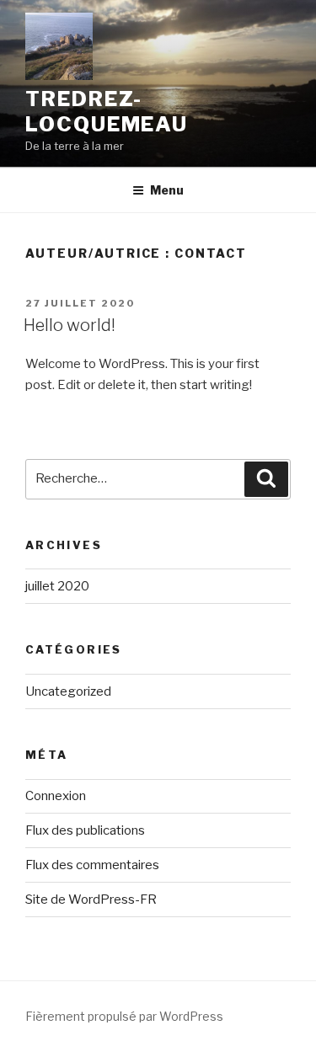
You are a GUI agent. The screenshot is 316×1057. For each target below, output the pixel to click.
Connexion (55, 795)
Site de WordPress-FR (91, 899)
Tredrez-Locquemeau (106, 111)
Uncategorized (68, 691)
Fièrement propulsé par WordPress (124, 1016)
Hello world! (69, 325)
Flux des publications (85, 830)
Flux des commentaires (92, 865)
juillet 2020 (57, 586)
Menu (167, 190)
